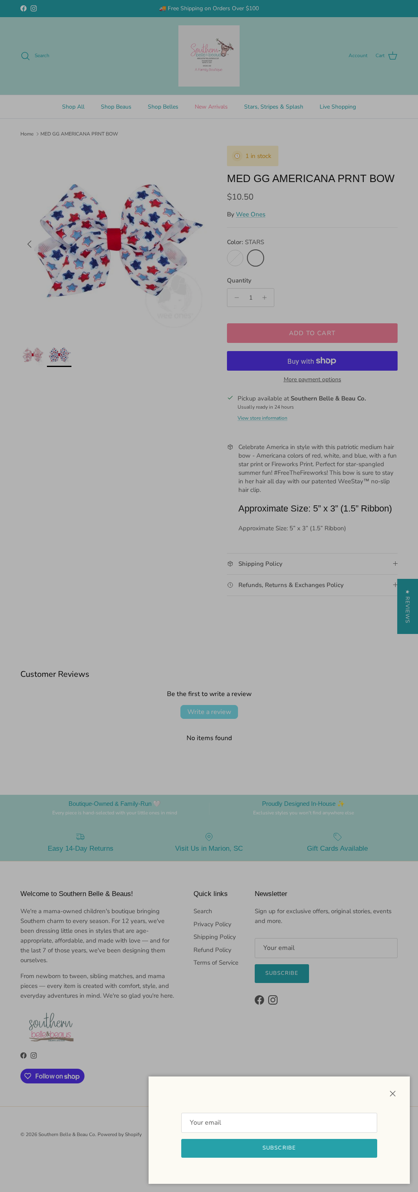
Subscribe (279, 1148)
